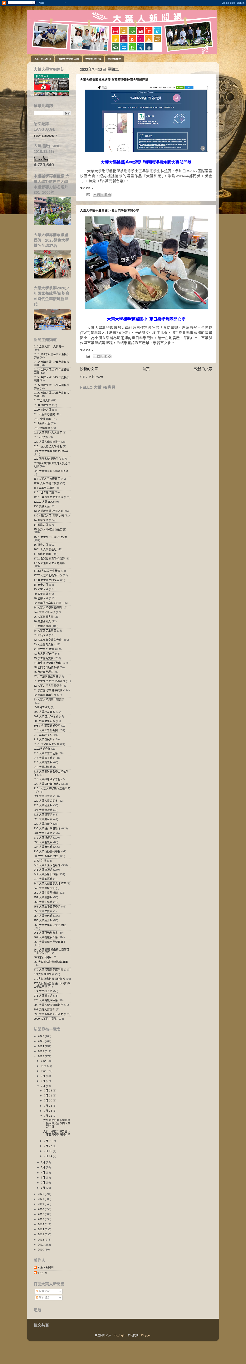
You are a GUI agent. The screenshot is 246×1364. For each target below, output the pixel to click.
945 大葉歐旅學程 (44, 888)
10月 (44, 1071)
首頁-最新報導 (42, 58)
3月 (43, 1177)
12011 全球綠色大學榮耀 (48, 497)
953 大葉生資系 (43, 911)
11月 (44, 1066)
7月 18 (48, 1105)
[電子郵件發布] (88, 194)
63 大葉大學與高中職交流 (49, 699)
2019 (41, 1204)
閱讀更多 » (86, 188)
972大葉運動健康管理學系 (49, 978)
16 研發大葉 (41, 544)
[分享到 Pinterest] (109, 195)
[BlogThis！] (99, 195)
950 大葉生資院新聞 (46, 892)
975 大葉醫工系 (43, 995)
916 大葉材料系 (43, 767)
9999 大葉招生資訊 (45, 1018)
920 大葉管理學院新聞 (47, 783)
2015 (41, 1224)
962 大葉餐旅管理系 (46, 937)
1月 (43, 1187)
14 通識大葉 (41, 524)
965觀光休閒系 (43, 957)
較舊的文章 (203, 369)
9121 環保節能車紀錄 (46, 744)
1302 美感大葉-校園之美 (48, 511)
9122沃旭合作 (42, 748)
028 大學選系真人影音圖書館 (51, 471)
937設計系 (40, 860)
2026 (41, 1036)
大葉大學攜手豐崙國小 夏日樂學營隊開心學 (109, 210)
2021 (41, 1194)
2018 (41, 1209)
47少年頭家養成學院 (46, 676)
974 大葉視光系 (43, 991)
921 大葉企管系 (43, 796)
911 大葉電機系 (43, 734)
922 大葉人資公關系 (46, 800)
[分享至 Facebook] (106, 195)
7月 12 (48, 1115)
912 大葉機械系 (43, 739)
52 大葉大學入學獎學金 (48, 685)
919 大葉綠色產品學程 (47, 779)
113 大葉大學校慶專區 (47, 478)
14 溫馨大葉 (41, 520)
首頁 (146, 369)
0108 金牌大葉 (42, 405)
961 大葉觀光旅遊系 (46, 932)
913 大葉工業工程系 (46, 753)
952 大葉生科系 (43, 902)
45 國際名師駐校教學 (46, 667)
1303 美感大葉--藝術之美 (49, 515)
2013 (41, 1234)
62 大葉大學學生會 (45, 695)
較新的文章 (89, 369)
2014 (41, 1229)
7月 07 (48, 1145)
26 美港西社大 (42, 621)
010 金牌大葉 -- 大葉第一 (49, 346)
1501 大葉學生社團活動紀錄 (50, 537)
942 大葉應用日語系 (46, 874)
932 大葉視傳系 (43, 837)
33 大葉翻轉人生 (44, 644)
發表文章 (44, 1291)
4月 (43, 1172)
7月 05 (48, 1151)
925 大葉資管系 (43, 814)
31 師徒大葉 (41, 635)
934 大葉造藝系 (43, 846)
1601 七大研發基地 (45, 549)
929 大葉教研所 (43, 823)
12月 (44, 1060)
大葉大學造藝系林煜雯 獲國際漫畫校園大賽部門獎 (114, 79)
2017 (41, 1214)
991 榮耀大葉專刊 (44, 1009)
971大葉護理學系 (44, 974)
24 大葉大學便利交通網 (48, 607)
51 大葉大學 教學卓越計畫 (49, 681)
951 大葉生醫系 (43, 897)
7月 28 (48, 1090)
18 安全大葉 (41, 584)
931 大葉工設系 (43, 833)
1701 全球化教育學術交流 (49, 558)
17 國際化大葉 (42, 554)
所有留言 (44, 1297)
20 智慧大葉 (41, 594)
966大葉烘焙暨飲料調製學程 (51, 961)
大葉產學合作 (93, 58)
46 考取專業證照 (44, 671)
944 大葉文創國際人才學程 (50, 883)
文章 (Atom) (96, 376)
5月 (43, 1167)
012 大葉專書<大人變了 (48, 432)
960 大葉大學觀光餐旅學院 (50, 925)
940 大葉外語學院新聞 (47, 865)
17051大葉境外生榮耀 (47, 570)
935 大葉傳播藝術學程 (47, 851)
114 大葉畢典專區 (44, 487)
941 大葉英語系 (43, 869)
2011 (41, 1244)
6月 (43, 1162)
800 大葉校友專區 (44, 711)
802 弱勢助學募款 (44, 721)
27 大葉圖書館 (42, 626)
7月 (43, 1086)
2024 (41, 1046)
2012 (41, 1239)
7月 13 (48, 1110)
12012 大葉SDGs (44, 501)
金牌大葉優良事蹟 (68, 58)
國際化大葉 (114, 58)
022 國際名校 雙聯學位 (47, 458)
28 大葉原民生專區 (45, 630)
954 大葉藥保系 (43, 915)
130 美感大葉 (42, 506)
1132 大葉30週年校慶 (46, 483)
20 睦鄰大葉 (41, 598)
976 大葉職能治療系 (46, 1000)
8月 (43, 1081)
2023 (41, 1051)
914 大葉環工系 (43, 758)
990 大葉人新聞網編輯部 (48, 1005)
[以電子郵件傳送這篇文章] (95, 195)
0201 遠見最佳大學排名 (48, 446)
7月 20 (48, 1100)
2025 (41, 1041)
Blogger (145, 1335)
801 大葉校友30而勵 (46, 716)
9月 (43, 1076)
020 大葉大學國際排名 (47, 441)
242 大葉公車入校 (44, 612)
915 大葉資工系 (43, 762)
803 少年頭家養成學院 (47, 725)
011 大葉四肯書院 (44, 414)
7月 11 (48, 1140)
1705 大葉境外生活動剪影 (49, 563)
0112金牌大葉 (42, 428)
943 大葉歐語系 (43, 879)
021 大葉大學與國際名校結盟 (51, 451)
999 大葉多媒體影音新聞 (48, 1014)
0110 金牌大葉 (42, 419)
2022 (41, 1056)
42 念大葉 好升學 (44, 653)
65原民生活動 (42, 707)
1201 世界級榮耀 (44, 492)
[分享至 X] (102, 195)
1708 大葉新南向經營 (46, 580)
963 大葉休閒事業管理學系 (50, 942)
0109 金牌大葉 (42, 409)
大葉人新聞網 (45, 1267)
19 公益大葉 (41, 589)
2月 (43, 1182)
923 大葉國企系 (43, 805)
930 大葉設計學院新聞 (47, 828)
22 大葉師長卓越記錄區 (48, 603)
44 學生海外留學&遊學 (47, 662)
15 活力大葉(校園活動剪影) (50, 529)
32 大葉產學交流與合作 (48, 639)
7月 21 (48, 1095)
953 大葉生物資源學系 (47, 906)
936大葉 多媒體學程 (46, 856)
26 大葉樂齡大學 (44, 616)
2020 (41, 1199)
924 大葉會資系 (43, 810)
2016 (41, 1219)
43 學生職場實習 (44, 658)
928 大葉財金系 (43, 819)
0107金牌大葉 (42, 400)
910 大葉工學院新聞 (46, 730)
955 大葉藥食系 (43, 920)
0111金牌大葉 (42, 423)
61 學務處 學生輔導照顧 (48, 690)
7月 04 (48, 1156)
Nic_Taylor (120, 1335)
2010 (41, 1249)
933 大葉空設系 (43, 842)
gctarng (42, 1272)
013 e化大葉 (41, 437)
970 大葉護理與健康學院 (48, 969)
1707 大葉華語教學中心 (48, 575)
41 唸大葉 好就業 (44, 649)
